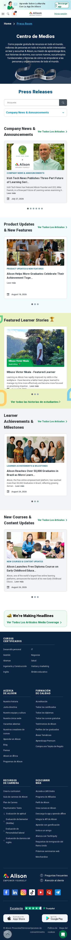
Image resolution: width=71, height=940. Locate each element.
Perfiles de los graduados (47, 729)
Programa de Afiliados (46, 797)
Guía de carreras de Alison (15, 797)
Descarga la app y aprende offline (51, 814)
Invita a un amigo (43, 830)
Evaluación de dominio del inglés (18, 840)
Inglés (6, 672)
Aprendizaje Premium (45, 741)
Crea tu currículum (11, 791)
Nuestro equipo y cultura (14, 713)
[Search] (6, 12)
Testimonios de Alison (46, 724)
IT (32, 649)
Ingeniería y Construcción (15, 666)
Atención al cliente (54, 880)
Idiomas (7, 661)
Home (7, 23)
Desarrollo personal (12, 649)
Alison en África (10, 756)
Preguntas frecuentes (56, 875)
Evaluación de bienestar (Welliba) (17, 821)
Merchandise (42, 857)
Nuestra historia (10, 701)
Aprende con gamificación (48, 825)
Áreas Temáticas (43, 735)
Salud (33, 661)
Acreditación (41, 701)
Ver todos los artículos (51, 131)
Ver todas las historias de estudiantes (35, 401)
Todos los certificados (46, 707)
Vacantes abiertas (11, 724)
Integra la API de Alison (46, 819)
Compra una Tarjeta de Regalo (49, 746)
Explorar (3, 14)
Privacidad (16, 928)
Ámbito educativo (39, 672)
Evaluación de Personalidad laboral (15, 831)
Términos (25, 928)
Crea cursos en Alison (46, 808)
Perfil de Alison (42, 802)
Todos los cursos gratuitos (48, 718)
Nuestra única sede (12, 718)
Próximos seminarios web (47, 851)
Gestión (6, 655)
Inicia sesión (60, 14)
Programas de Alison (12, 761)
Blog (5, 745)
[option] (35, 172)
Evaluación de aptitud (16, 814)
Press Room (24, 23)
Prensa (6, 750)
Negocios (35, 655)
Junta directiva (10, 707)
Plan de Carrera (10, 802)
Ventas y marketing (40, 666)
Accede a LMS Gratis (45, 791)
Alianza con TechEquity (46, 836)
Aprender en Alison (12, 739)
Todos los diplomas (44, 713)
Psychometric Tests (12, 808)
